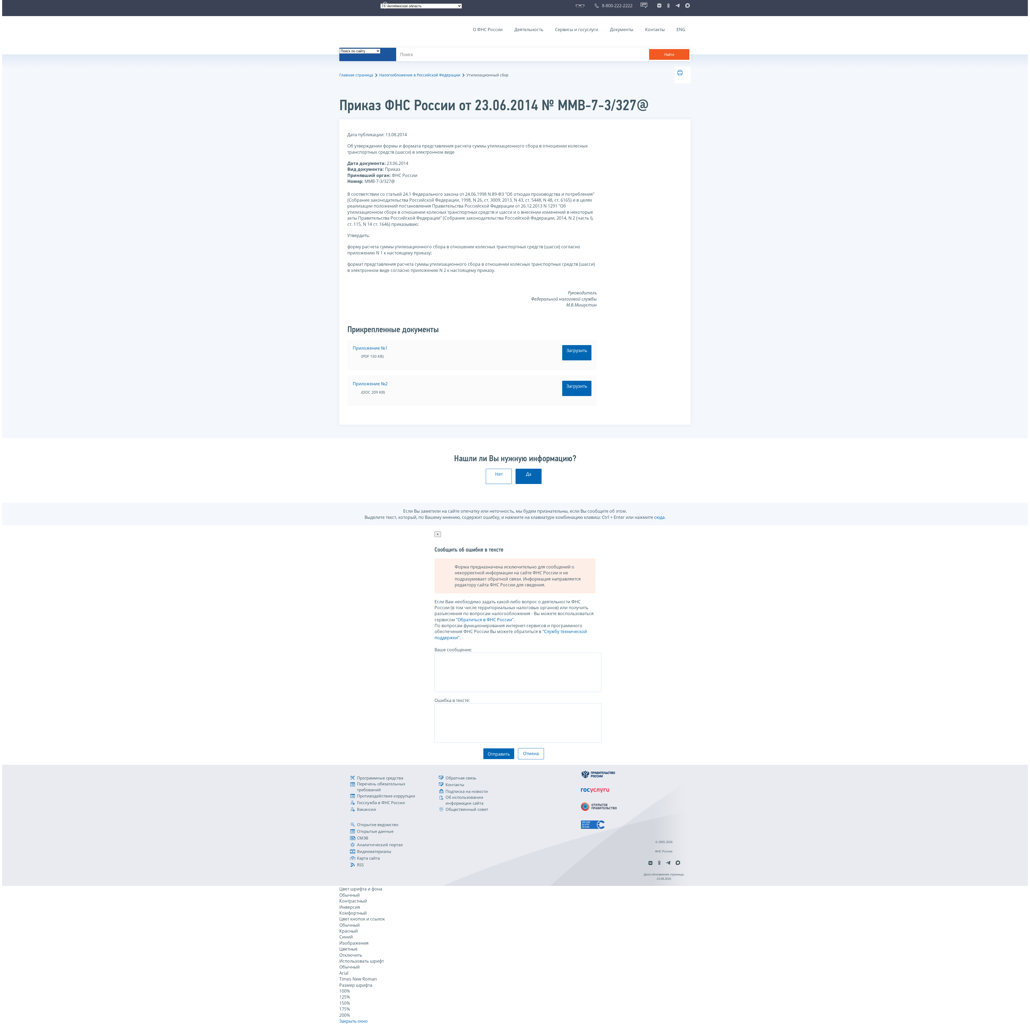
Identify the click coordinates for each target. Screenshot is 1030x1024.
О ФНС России (488, 29)
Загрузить (576, 350)
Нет (499, 474)
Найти (669, 55)
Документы (621, 29)
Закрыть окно (353, 1021)
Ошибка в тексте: (452, 700)
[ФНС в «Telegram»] (678, 6)
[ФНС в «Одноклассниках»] (668, 6)
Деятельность (528, 29)
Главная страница (356, 74)
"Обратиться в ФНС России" (485, 620)
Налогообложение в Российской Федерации (419, 74)
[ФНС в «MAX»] (687, 6)
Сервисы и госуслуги (576, 29)
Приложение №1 (370, 348)
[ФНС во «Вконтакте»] (659, 6)
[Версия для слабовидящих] (581, 6)
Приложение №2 (370, 384)
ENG (680, 29)
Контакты (655, 29)
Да (528, 474)
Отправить (499, 754)
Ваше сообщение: (453, 650)
